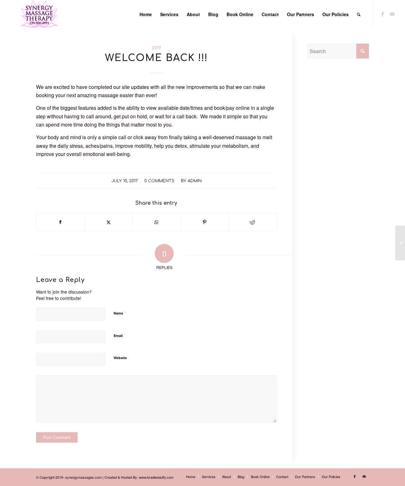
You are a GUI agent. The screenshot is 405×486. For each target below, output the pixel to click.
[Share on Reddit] (252, 222)
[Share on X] (109, 222)
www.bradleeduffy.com (156, 477)
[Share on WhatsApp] (156, 222)
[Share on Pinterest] (204, 222)
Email (119, 335)
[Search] (358, 14)
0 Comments (159, 181)
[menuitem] (145, 14)
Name (120, 313)
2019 (156, 47)
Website (120, 357)
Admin (195, 181)
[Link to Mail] (392, 14)
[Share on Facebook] (60, 222)
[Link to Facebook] (382, 14)
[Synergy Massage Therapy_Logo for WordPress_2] (39, 14)
